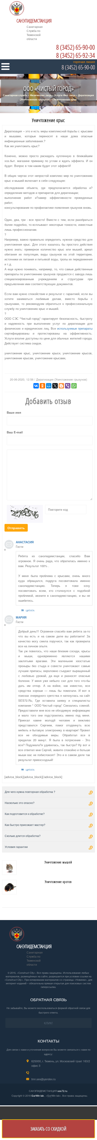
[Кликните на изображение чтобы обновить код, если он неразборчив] (25, 513)
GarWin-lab (37, 1095)
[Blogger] (61, 385)
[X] (55, 385)
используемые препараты (74, 328)
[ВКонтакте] (36, 385)
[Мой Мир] (48, 385)
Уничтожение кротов (58, 881)
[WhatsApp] (74, 385)
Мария (21, 617)
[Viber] (67, 385)
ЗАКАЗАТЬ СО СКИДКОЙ (48, 1129)
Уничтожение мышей (58, 862)
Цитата (30, 610)
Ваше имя (14, 412)
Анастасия (25, 542)
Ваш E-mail (15, 432)
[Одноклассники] (42, 385)
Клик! (48, 1023)
